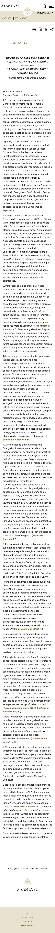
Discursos (7, 18)
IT (36, 42)
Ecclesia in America (13, 439)
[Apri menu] (51, 6)
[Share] (52, 30)
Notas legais (27, 917)
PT (41, 42)
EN (19, 42)
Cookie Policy (27, 921)
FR (31, 42)
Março (23, 18)
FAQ (27, 914)
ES (25, 42)
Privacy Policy (27, 925)
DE (14, 42)
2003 (16, 18)
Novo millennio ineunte (16, 708)
